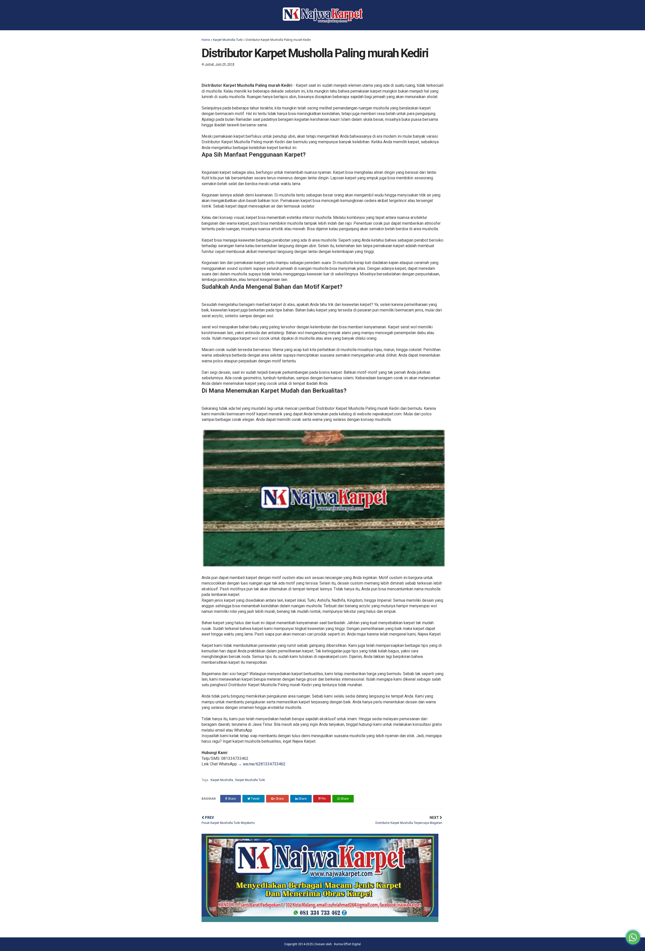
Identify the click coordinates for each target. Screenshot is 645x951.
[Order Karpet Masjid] (320, 920)
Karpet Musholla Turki (228, 40)
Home (206, 40)
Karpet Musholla (222, 780)
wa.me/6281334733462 (264, 764)
